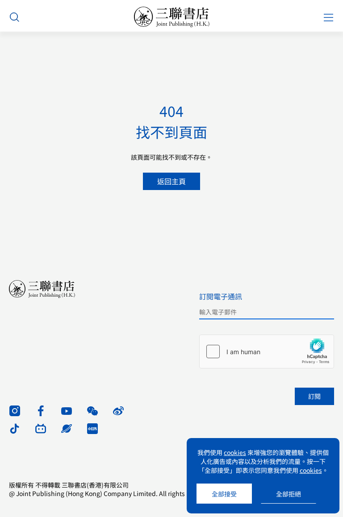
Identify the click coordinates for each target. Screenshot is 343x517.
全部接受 (224, 493)
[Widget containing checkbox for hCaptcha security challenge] (266, 351)
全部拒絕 (288, 493)
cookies (235, 452)
